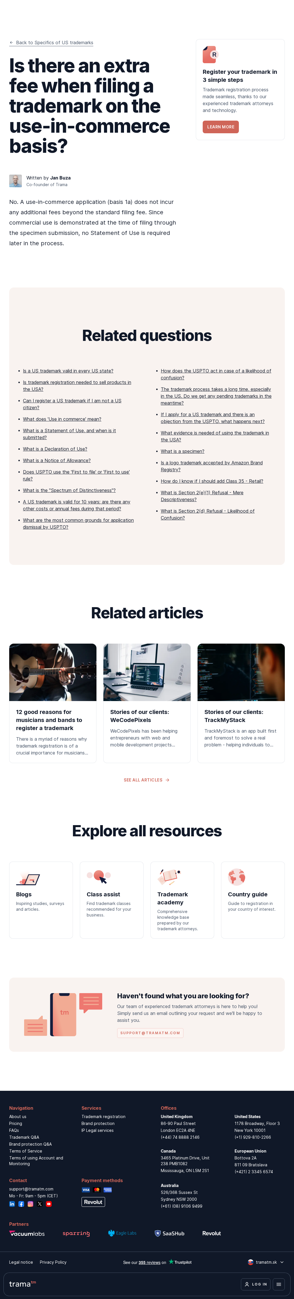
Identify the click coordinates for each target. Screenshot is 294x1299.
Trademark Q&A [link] (24, 1137)
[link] (240, 89)
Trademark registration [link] (103, 1116)
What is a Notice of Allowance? (57, 460)
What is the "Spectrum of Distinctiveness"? (69, 490)
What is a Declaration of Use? (55, 449)
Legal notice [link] (21, 1262)
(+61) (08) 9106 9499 (181, 1206)
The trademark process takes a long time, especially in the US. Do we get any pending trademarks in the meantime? (216, 396)
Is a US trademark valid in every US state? (68, 371)
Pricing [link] (15, 1123)
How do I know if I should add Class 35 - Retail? (212, 481)
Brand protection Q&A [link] (30, 1144)
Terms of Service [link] (25, 1151)
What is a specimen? (182, 451)
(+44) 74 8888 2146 (180, 1137)
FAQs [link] (14, 1130)
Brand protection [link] (98, 1123)
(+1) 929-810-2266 (253, 1137)
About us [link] (17, 1116)
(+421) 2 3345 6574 (254, 1171)
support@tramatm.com (31, 1188)
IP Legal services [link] (98, 1130)
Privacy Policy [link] (53, 1262)
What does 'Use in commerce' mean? (62, 419)
